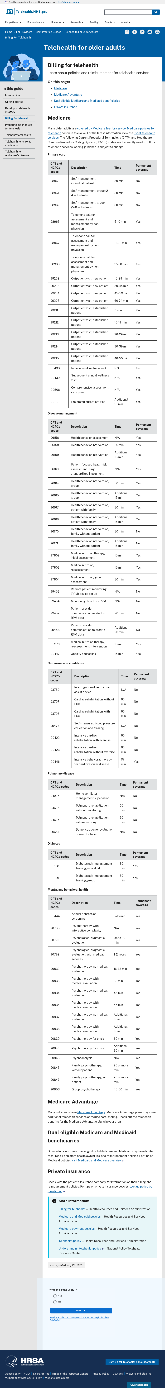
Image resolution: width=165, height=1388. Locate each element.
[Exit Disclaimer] (123, 1160)
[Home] (27, 11)
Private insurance (65, 107)
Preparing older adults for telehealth (18, 126)
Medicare (60, 88)
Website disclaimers (57, 1377)
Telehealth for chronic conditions (18, 143)
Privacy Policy (100, 1373)
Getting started (14, 101)
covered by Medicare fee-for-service (101, 128)
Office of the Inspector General (70, 1373)
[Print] (158, 31)
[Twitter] (134, 31)
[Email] (149, 31)
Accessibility (13, 1373)
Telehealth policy (70, 1241)
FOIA (27, 1373)
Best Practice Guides (48, 31)
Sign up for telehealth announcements (132, 1362)
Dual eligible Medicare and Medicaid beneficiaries (87, 100)
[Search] (156, 12)
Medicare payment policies (77, 1228)
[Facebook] (127, 31)
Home (8, 31)
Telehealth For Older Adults (81, 31)
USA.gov (118, 1373)
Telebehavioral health (18, 135)
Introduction (12, 95)
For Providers (24, 31)
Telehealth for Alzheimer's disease (17, 153)
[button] (139, 1385)
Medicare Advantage (68, 94)
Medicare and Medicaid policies (80, 1216)
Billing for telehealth (17, 118)
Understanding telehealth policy (80, 1248)
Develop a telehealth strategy (17, 110)
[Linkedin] (142, 31)
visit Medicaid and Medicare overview (96, 1160)
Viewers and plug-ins (138, 1373)
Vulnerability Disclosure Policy (23, 1377)
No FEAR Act (41, 1373)
